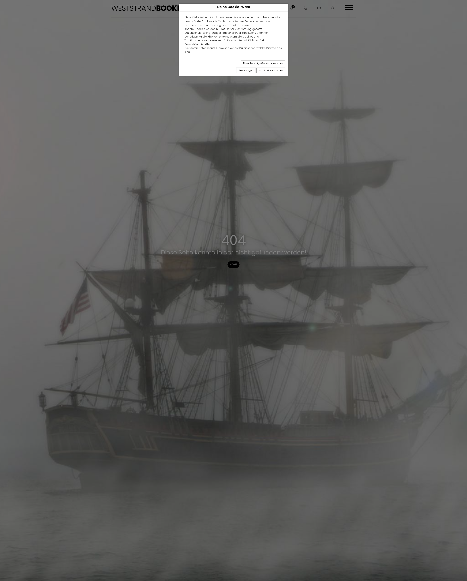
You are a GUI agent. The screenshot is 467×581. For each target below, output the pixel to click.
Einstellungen (246, 70)
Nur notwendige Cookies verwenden (263, 63)
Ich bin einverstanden (271, 70)
